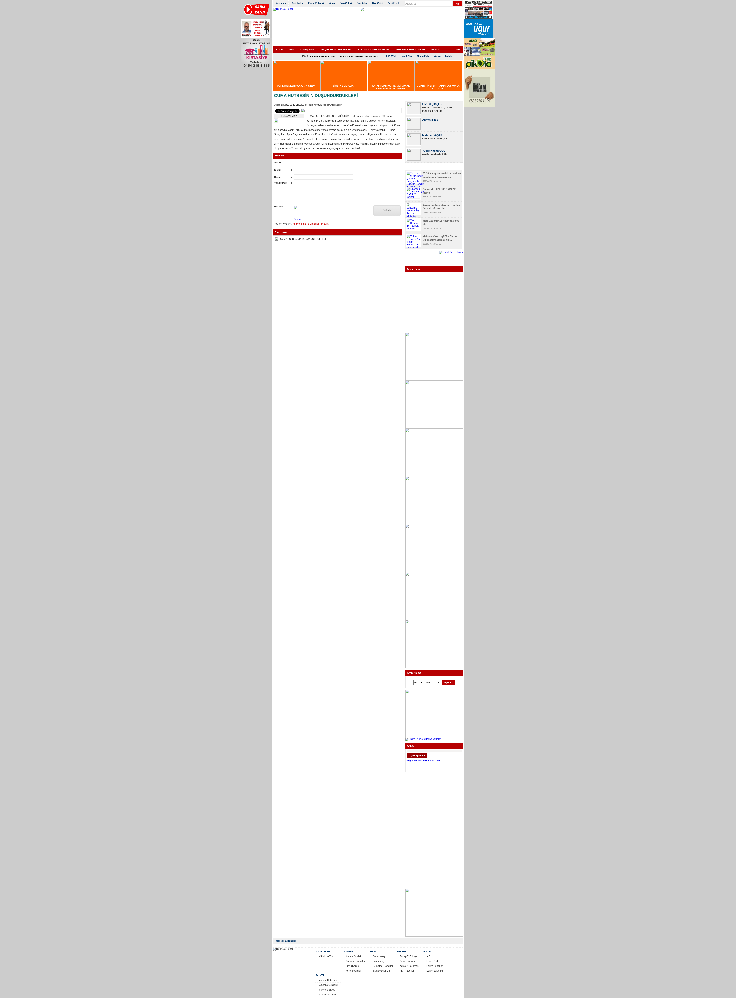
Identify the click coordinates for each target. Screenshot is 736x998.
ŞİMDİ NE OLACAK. (343, 86)
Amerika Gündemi (328, 985)
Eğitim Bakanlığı (434, 970)
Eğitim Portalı (433, 961)
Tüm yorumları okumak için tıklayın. (310, 224)
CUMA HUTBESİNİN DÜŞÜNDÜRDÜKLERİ (303, 239)
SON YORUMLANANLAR (448, 167)
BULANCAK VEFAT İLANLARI (374, 49)
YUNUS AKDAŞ (431, 150)
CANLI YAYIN (326, 956)
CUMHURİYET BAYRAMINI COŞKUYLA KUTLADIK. (438, 87)
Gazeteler (362, 3)
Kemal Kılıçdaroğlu (409, 966)
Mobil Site (407, 56)
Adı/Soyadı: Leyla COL (434, 138)
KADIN (279, 49)
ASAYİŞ (435, 49)
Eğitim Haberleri (434, 966)
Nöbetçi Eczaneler (286, 941)
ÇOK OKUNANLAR (419, 167)
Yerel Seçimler (353, 970)
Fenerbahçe (379, 961)
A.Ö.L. (429, 956)
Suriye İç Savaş (327, 989)
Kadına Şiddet (353, 956)
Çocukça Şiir (307, 49)
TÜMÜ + (456, 95)
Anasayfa (281, 3)
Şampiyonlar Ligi (381, 970)
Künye (437, 56)
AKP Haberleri (407, 970)
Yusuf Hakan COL (433, 135)
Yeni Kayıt (393, 3)
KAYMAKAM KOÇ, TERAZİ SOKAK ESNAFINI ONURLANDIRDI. (391, 87)
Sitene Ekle (423, 56)
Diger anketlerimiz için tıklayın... (424, 760)
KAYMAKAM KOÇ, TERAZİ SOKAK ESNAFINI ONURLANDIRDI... (345, 56)
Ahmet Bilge (430, 104)
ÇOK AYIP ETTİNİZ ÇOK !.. (436, 123)
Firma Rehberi (316, 3)
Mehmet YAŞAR (432, 119)
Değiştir (298, 219)
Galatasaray (379, 956)
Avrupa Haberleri (328, 980)
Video (332, 3)
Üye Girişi (377, 3)
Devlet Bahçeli (407, 961)
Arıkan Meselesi (327, 994)
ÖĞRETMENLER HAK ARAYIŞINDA (296, 86)
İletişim (449, 56)
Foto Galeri (346, 3)
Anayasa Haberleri (356, 961)
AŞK (291, 49)
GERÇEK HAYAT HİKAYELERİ (336, 49)
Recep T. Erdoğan (409, 956)
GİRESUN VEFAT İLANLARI (411, 49)
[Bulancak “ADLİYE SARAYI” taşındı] (413, 197)
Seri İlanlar (297, 3)
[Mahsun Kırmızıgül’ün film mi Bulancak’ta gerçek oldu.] (414, 247)
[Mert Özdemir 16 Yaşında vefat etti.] (413, 228)
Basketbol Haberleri (383, 966)
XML (394, 56)
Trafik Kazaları (353, 966)
